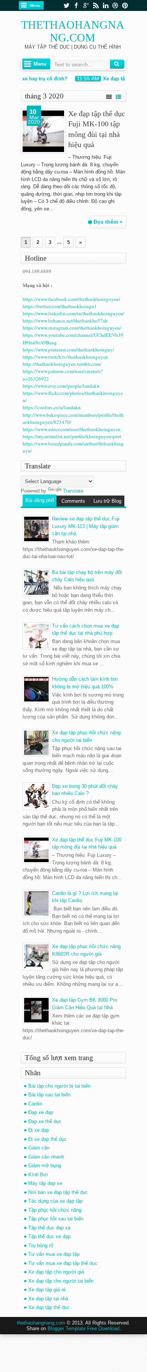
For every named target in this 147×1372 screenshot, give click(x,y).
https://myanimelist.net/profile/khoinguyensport (72, 436)
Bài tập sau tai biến (49, 1094)
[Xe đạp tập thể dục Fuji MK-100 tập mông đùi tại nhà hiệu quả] (43, 131)
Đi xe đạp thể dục (47, 1139)
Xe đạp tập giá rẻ (47, 1289)
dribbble (115, 5)
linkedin (105, 5)
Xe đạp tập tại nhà (48, 1298)
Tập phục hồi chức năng (54, 1210)
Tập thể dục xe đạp (49, 1236)
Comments (73, 501)
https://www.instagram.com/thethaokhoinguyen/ (72, 327)
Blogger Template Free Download (83, 1328)
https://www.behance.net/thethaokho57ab (65, 320)
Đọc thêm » (107, 222)
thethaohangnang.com (72, 31)
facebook (76, 5)
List (118, 96)
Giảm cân (38, 1148)
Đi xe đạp (38, 1130)
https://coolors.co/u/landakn (52, 407)
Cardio (35, 1104)
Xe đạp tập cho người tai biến (60, 1281)
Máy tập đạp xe (45, 1183)
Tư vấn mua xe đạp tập (54, 1254)
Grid (109, 96)
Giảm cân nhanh (46, 1157)
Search (117, 64)
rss (96, 5)
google (86, 5)
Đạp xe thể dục (44, 1121)
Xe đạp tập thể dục (49, 1307)
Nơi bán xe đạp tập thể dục (58, 1192)
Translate (73, 491)
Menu (35, 5)
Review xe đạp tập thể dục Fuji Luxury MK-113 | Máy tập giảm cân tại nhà (85, 526)
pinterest (125, 5)
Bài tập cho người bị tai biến (59, 1086)
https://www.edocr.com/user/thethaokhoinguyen (72, 429)
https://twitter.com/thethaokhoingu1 (60, 306)
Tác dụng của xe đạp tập (55, 1201)
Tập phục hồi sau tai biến (55, 1219)
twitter (66, 5)
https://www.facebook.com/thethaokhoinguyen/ (71, 299)
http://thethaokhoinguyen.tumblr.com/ (62, 364)
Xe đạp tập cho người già (56, 1272)
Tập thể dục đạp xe (49, 1228)
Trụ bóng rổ (40, 1245)
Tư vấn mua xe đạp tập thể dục (62, 1263)
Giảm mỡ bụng (44, 1165)
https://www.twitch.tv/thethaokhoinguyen (65, 356)
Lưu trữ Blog (107, 501)
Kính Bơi (38, 1174)
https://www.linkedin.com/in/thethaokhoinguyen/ (73, 313)
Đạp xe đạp (40, 1112)
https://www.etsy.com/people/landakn (61, 385)
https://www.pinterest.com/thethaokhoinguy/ (68, 349)
